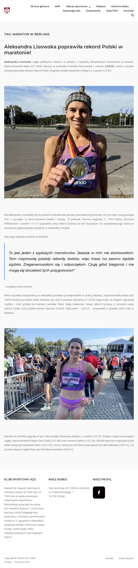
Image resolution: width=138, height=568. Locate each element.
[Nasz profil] (99, 492)
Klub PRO (112, 10)
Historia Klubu (120, 6)
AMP (57, 6)
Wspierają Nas (71, 10)
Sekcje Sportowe (76, 6)
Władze (101, 6)
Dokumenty (93, 10)
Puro (27, 561)
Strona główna (40, 6)
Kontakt (129, 10)
